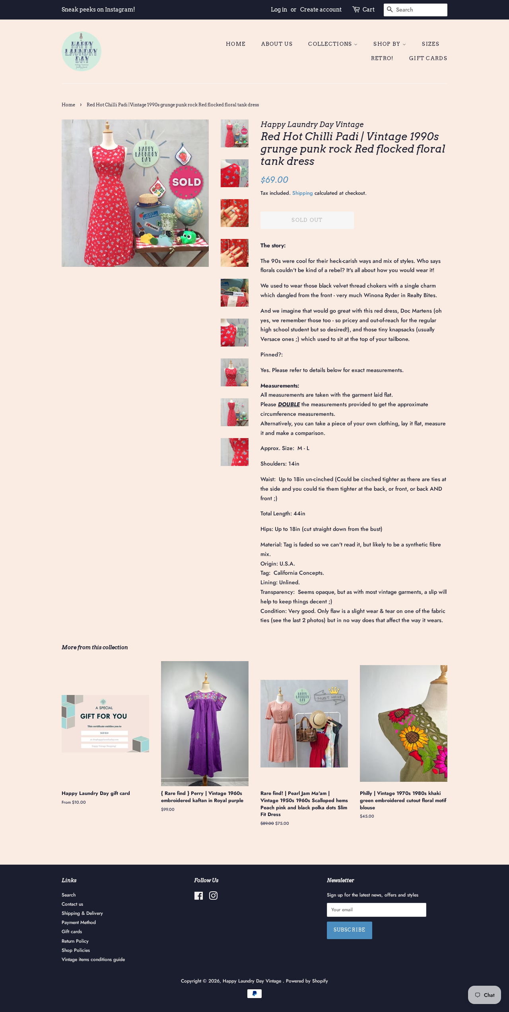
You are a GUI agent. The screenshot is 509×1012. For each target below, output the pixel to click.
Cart (369, 9)
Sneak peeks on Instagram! (98, 9)
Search (69, 894)
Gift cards (428, 58)
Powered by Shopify (307, 980)
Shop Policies (76, 950)
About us (277, 44)
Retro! (382, 58)
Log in (279, 9)
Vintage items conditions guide (93, 959)
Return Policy (75, 941)
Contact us (72, 903)
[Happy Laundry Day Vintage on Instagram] (213, 897)
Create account (321, 9)
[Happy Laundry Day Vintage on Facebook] (198, 897)
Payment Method (79, 922)
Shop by (387, 44)
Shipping (302, 193)
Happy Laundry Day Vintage (253, 980)
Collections (331, 44)
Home (235, 44)
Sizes (430, 44)
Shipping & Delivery (82, 913)
